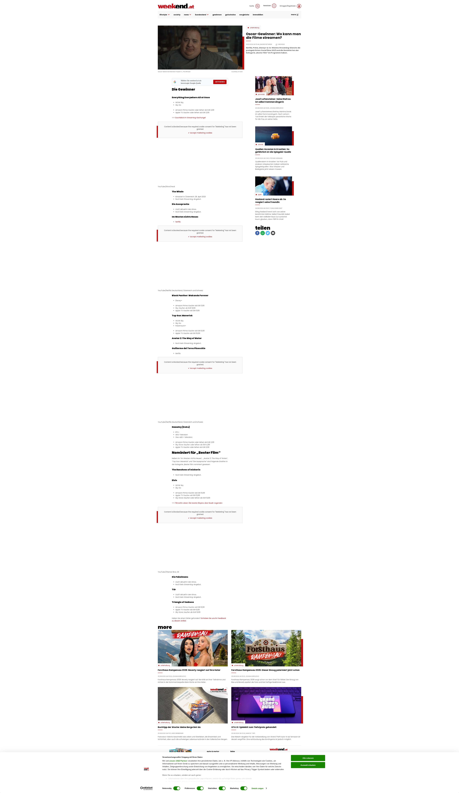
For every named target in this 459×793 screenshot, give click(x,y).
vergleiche (244, 14)
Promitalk (261, 94)
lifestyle (163, 14)
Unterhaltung (254, 28)
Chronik (260, 144)
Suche (251, 6)
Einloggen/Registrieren (288, 6)
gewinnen (217, 14)
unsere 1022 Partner (178, 761)
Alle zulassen (308, 758)
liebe (232, 751)
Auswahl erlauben (308, 765)
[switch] (200, 788)
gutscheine (230, 14)
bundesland (200, 14)
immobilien (258, 14)
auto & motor (213, 751)
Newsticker (267, 6)
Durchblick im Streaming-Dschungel (189, 117)
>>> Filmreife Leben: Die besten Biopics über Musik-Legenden (197, 503)
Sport (259, 195)
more (293, 14)
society (177, 14)
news (186, 14)
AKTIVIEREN (220, 82)
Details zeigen (257, 788)
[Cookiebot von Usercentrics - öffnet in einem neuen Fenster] (146, 788)
